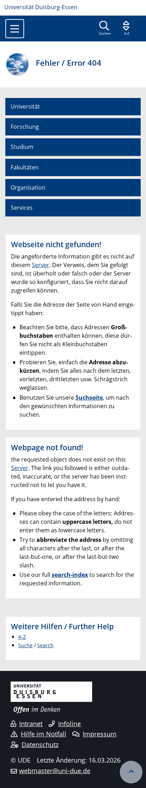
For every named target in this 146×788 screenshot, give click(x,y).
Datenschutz (40, 744)
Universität (25, 106)
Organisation (28, 187)
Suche (25, 645)
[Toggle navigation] (14, 28)
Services (22, 208)
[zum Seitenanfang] (131, 772)
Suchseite (89, 397)
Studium (22, 147)
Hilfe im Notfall (43, 734)
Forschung (25, 127)
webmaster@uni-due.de (54, 770)
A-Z (22, 636)
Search (45, 645)
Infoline (69, 723)
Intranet (31, 723)
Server (40, 265)
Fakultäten (25, 167)
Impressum (100, 734)
